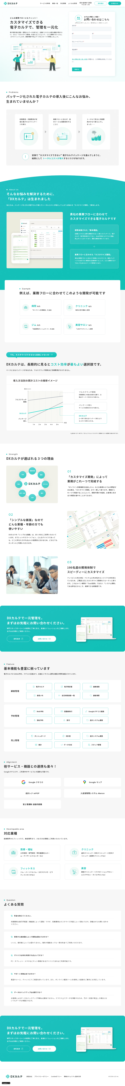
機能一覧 (55, 3)
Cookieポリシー (56, 1076)
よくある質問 (72, 3)
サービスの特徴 (45, 3)
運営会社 (29, 1076)
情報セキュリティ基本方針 (72, 1076)
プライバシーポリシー (41, 1076)
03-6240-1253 (86, 3)
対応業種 (63, 3)
